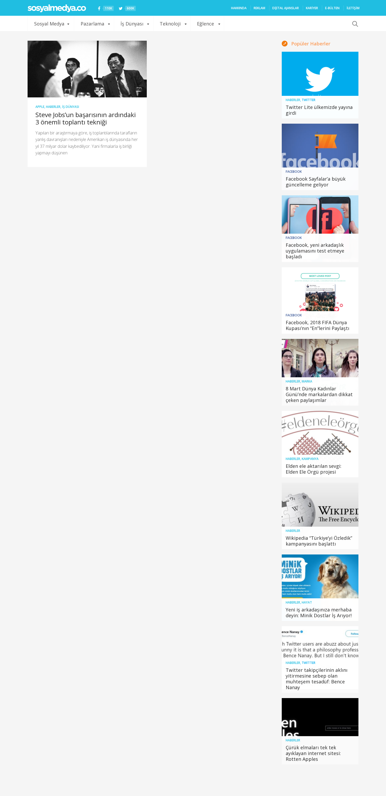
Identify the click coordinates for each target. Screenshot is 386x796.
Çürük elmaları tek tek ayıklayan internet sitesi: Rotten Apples (313, 753)
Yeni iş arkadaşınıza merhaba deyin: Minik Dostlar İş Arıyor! (319, 612)
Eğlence (205, 23)
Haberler (53, 106)
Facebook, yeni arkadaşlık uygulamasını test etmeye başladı (315, 251)
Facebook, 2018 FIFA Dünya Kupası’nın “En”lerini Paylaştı (317, 325)
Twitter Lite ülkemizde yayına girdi (319, 110)
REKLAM (259, 8)
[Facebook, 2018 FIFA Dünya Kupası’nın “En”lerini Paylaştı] (320, 300)
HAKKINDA (239, 8)
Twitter (308, 100)
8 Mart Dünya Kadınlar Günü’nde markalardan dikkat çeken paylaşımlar (319, 394)
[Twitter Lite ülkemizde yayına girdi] (320, 85)
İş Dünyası (132, 23)
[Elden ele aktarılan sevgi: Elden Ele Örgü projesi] (320, 444)
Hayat (307, 602)
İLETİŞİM (353, 8)
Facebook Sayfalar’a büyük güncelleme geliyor (316, 182)
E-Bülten (332, 8)
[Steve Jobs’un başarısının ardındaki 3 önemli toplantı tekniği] (87, 69)
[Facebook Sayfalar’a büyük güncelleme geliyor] (320, 157)
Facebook (294, 171)
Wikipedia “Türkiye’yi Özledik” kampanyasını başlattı (319, 541)
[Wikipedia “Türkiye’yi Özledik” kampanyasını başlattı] (320, 516)
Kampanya (310, 459)
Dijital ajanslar (285, 8)
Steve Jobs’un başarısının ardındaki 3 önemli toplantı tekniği (85, 118)
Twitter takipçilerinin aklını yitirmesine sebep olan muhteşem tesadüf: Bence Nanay (316, 678)
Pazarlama (92, 23)
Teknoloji (170, 23)
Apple (39, 106)
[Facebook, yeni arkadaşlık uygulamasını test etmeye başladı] (320, 228)
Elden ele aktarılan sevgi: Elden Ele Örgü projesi (313, 469)
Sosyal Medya (49, 23)
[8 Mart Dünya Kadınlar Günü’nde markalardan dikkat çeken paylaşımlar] (320, 372)
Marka (307, 381)
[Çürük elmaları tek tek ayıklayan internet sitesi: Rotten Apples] (320, 731)
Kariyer (312, 8)
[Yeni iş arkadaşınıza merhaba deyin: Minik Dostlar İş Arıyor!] (320, 587)
